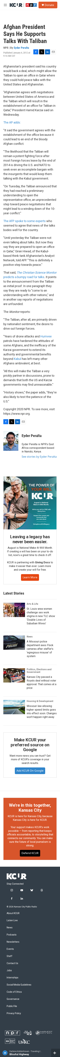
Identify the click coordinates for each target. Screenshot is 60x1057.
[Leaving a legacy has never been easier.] (30, 503)
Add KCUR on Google (30, 770)
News (30, 636)
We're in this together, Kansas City (30, 808)
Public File (12, 1006)
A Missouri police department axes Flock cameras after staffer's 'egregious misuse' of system (40, 649)
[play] (5, 1053)
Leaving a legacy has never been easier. (30, 539)
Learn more (30, 577)
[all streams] (55, 1053)
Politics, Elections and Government (39, 670)
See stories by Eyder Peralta (39, 456)
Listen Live (12, 920)
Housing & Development (40, 701)
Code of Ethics (14, 992)
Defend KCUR (30, 853)
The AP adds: (12, 122)
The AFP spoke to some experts (24, 221)
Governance (13, 999)
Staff (9, 956)
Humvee (46, 336)
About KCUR (13, 913)
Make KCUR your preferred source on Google (30, 744)
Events (10, 949)
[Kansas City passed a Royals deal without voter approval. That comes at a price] (14, 675)
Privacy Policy (14, 1013)
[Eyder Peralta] (10, 441)
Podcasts (11, 934)
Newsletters (13, 942)
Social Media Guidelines (19, 985)
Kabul (17, 359)
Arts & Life (32, 604)
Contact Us (12, 963)
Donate (49, 4)
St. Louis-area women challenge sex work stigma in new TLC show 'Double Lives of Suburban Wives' (41, 616)
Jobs (9, 970)
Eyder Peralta (21, 47)
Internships (12, 977)
